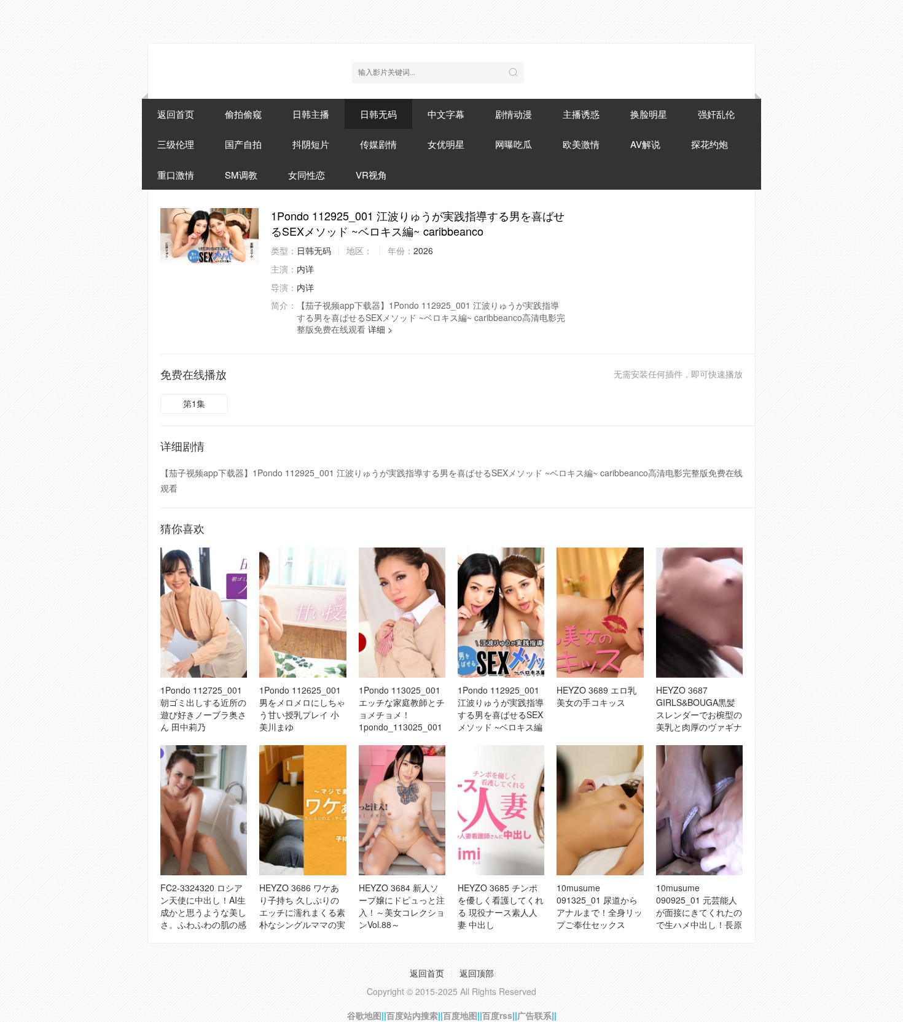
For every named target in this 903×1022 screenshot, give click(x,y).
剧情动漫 (513, 113)
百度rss (497, 1015)
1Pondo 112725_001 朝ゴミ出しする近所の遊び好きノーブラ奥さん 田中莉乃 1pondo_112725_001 (203, 714)
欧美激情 (581, 143)
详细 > (380, 329)
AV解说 (645, 143)
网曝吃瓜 (513, 143)
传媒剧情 (378, 143)
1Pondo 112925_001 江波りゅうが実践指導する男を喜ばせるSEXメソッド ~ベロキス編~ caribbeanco (501, 714)
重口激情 (175, 174)
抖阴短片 (310, 143)
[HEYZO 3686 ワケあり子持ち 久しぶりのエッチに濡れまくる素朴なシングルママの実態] (302, 810)
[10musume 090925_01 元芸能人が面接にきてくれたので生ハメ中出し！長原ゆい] (699, 810)
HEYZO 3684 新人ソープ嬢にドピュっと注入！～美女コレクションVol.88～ (402, 906)
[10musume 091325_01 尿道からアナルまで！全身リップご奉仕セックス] (600, 810)
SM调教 (241, 174)
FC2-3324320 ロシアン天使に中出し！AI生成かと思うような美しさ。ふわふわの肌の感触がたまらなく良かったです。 (203, 918)
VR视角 (371, 174)
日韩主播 (310, 113)
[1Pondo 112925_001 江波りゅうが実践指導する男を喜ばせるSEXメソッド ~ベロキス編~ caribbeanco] (209, 235)
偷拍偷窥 (243, 113)
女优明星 (446, 143)
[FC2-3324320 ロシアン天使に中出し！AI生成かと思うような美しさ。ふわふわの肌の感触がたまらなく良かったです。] (203, 810)
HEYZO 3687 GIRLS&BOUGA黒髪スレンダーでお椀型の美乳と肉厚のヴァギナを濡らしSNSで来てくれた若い (699, 720)
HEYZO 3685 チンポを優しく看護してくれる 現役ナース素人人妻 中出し (501, 906)
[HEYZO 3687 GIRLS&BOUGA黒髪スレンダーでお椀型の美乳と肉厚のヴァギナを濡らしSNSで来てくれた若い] (699, 613)
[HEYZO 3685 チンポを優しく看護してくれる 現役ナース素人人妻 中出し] (501, 810)
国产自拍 (243, 143)
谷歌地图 (364, 1015)
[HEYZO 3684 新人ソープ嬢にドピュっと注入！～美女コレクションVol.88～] (402, 810)
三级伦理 (175, 143)
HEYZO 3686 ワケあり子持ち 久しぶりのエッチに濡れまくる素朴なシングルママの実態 (302, 912)
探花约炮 (709, 143)
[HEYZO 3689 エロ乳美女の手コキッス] (600, 613)
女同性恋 (306, 174)
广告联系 (534, 1015)
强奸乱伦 (716, 113)
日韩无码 (378, 113)
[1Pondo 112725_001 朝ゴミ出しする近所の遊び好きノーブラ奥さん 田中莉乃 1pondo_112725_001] (203, 613)
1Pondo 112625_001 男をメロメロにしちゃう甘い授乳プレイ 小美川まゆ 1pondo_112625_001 (302, 714)
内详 (305, 269)
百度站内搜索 (412, 1015)
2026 (423, 250)
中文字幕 (446, 113)
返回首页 (175, 113)
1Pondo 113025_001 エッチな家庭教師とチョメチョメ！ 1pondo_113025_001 (402, 708)
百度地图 (460, 1015)
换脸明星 (648, 113)
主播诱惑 (581, 113)
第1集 (194, 403)
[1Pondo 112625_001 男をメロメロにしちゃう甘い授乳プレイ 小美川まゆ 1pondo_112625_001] (302, 613)
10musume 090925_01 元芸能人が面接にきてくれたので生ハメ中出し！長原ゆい (699, 912)
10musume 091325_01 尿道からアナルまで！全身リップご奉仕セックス (600, 906)
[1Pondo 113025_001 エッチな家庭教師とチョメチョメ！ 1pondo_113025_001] (402, 613)
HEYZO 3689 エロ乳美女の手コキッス (596, 696)
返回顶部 (476, 973)
